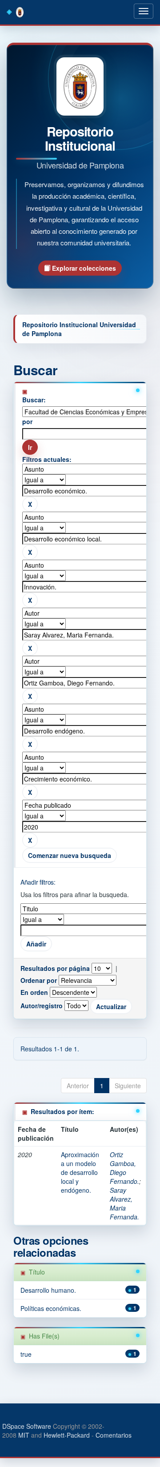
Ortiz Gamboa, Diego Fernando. (124, 1168)
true (26, 1354)
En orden (34, 992)
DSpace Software (26, 1426)
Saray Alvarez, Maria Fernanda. (124, 1203)
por (27, 421)
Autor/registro (41, 1005)
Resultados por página (55, 968)
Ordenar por (38, 980)
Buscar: (34, 399)
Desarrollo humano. (48, 1290)
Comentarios (114, 1435)
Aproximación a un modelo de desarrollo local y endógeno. (80, 1172)
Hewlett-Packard (67, 1435)
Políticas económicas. (50, 1308)
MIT (23, 1435)
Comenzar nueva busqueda (69, 855)
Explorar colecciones (83, 268)
